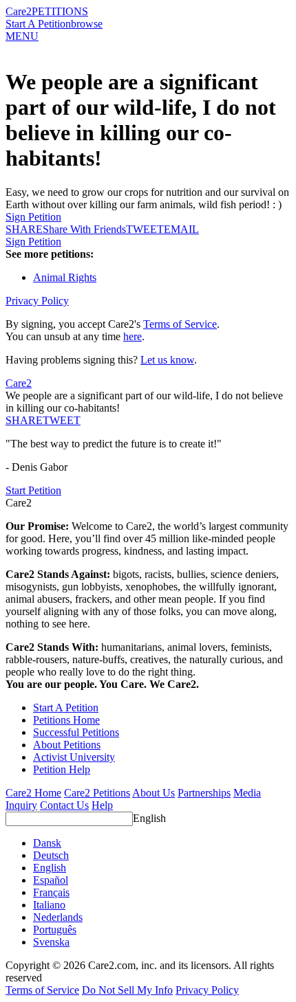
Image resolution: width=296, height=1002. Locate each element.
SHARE (24, 420)
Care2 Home (33, 793)
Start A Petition (38, 24)
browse (87, 24)
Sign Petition (33, 217)
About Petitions (67, 744)
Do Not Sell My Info (127, 990)
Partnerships (204, 793)
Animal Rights (64, 277)
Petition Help (61, 769)
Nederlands (58, 917)
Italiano (49, 905)
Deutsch (51, 855)
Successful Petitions (76, 732)
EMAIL (181, 229)
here (132, 336)
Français (51, 892)
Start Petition (33, 490)
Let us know (167, 360)
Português (54, 929)
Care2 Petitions (97, 793)
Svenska (51, 942)
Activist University (74, 757)
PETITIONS (60, 11)
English (149, 818)
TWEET (145, 229)
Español (50, 880)
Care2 (19, 11)
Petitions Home (66, 720)
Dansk (47, 843)
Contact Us (64, 805)
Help (102, 805)
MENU (22, 36)
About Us (153, 793)
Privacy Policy (37, 301)
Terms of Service (180, 324)
